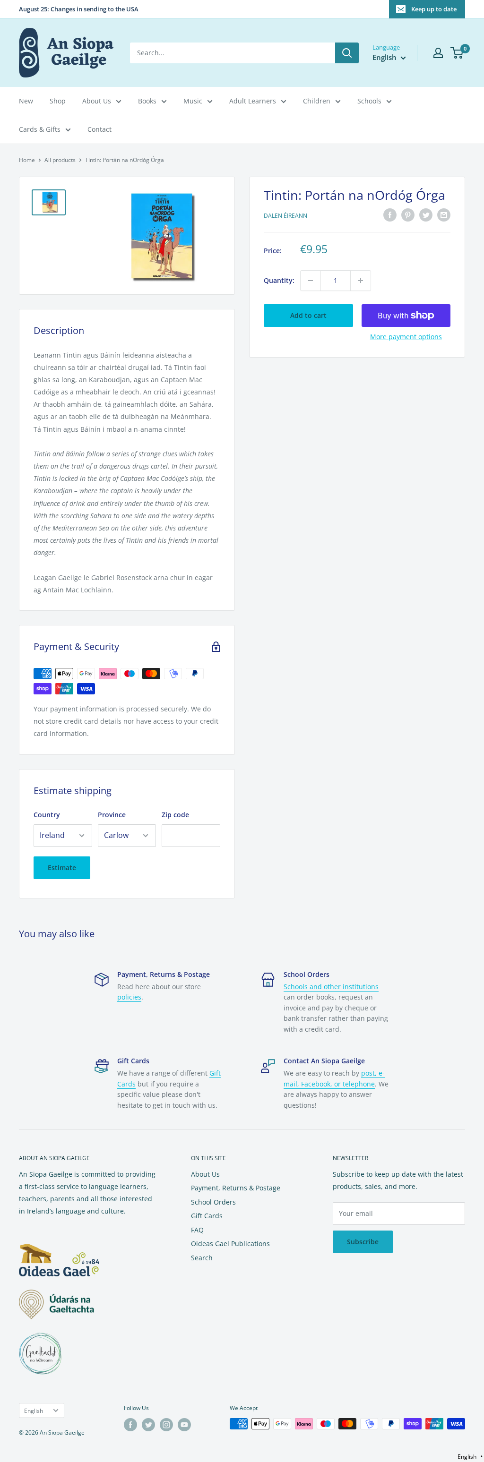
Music (192, 100)
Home (27, 160)
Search (202, 1257)
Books (147, 100)
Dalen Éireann (285, 216)
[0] (457, 53)
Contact (99, 129)
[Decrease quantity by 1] (310, 281)
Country (47, 814)
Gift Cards (207, 1215)
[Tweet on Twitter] (425, 214)
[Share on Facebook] (390, 214)
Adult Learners (252, 100)
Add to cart (308, 315)
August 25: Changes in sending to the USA (78, 9)
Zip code (175, 814)
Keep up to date (434, 9)
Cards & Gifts (39, 129)
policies (129, 996)
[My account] (438, 53)
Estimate (62, 867)
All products (60, 160)
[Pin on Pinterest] (408, 214)
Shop (58, 100)
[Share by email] (443, 214)
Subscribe (363, 1241)
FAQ (197, 1229)
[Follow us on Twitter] (148, 1424)
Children (316, 100)
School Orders (213, 1201)
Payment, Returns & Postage (235, 1187)
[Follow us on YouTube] (184, 1424)
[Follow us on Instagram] (166, 1424)
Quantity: (279, 280)
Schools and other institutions (331, 986)
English (33, 1410)
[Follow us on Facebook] (130, 1424)
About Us (96, 100)
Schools (369, 100)
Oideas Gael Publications (230, 1243)
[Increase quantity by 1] (361, 281)
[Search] (347, 53)
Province (112, 814)
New (26, 100)
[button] (470, 1456)
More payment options (406, 336)
